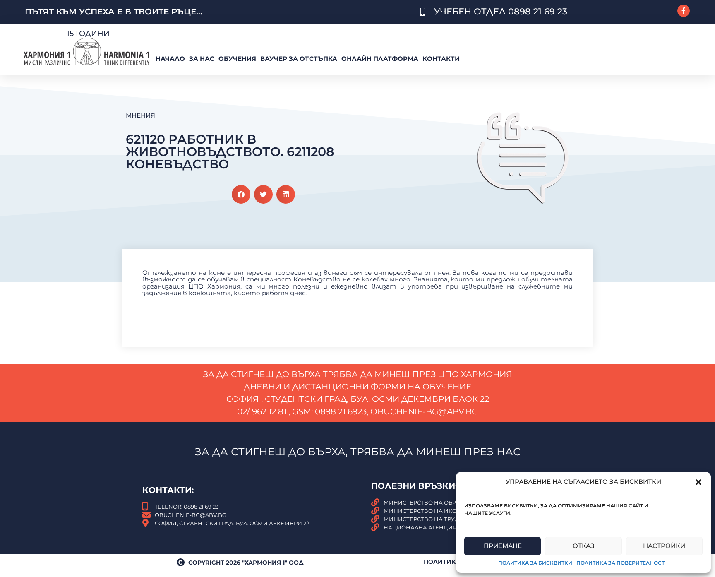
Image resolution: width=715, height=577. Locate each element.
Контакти (441, 59)
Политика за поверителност (620, 563)
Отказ (584, 546)
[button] (698, 482)
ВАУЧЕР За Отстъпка (298, 59)
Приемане (503, 546)
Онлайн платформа (379, 59)
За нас (201, 59)
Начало (170, 59)
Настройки (664, 546)
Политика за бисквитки (535, 563)
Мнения (140, 115)
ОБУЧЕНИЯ (237, 59)
